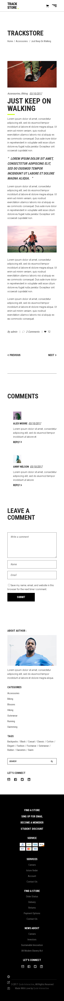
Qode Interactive (26, 984)
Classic (40, 741)
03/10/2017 (36, 93)
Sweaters (21, 749)
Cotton (50, 741)
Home (10, 41)
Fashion (20, 745)
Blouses (11, 704)
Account (32, 876)
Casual (31, 741)
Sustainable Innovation (32, 945)
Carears (32, 864)
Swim (30, 749)
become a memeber (32, 822)
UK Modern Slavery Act (32, 950)
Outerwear (12, 715)
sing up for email (32, 816)
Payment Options (32, 913)
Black (23, 741)
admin (14, 331)
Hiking (10, 710)
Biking (24, 93)
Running (11, 721)
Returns (32, 907)
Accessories (22, 41)
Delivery (32, 902)
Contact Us (32, 881)
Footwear (31, 745)
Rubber (10, 749)
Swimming (12, 726)
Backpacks (12, 741)
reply (16, 442)
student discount (32, 828)
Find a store (32, 810)
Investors (32, 939)
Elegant (10, 745)
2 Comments (33, 331)
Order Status (32, 896)
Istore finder (32, 870)
